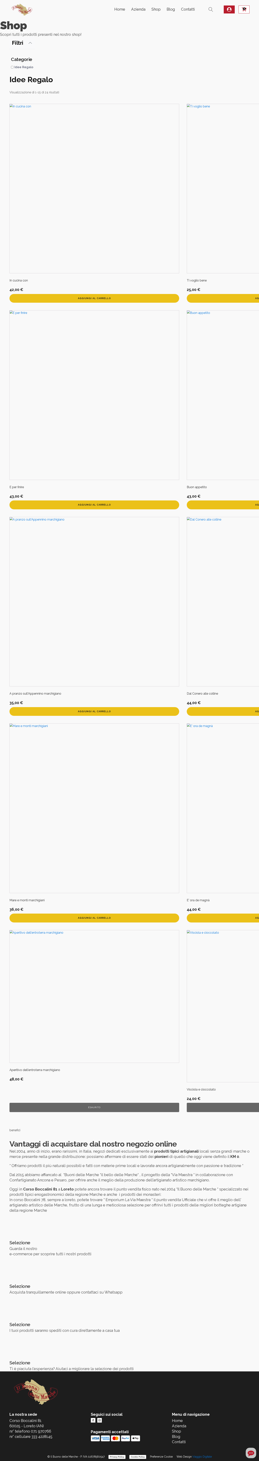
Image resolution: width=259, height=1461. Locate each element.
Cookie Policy (138, 1457)
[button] (229, 9)
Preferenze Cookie (161, 1456)
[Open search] (210, 9)
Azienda (138, 9)
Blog (171, 9)
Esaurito (94, 1107)
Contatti (188, 9)
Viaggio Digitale (202, 1456)
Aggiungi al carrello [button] (94, 298)
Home (119, 9)
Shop (156, 9)
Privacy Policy (117, 1457)
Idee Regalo (23, 67)
